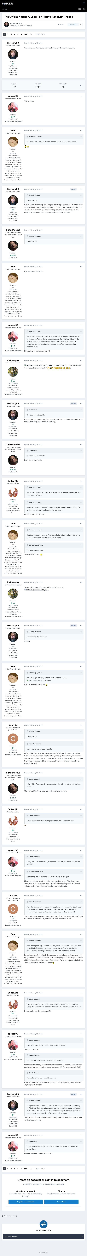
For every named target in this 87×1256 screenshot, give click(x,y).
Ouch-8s (13, 725)
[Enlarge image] (26, 146)
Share (61, 24)
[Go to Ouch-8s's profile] (13, 738)
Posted (33, 43)
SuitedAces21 (13, 230)
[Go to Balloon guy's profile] (13, 372)
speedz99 (13, 96)
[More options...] (81, 43)
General (29, 26)
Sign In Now (61, 1202)
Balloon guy (13, 360)
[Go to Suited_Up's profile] (13, 492)
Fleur (13, 130)
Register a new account (25, 1202)
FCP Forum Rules (11, 1236)
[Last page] (31, 34)
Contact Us (43, 1253)
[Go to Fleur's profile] (13, 142)
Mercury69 (17, 23)
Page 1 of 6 (40, 34)
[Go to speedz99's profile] (13, 107)
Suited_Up (13, 481)
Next (26, 34)
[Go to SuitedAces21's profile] (13, 246)
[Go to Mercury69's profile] (6, 24)
